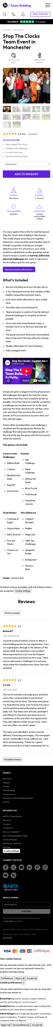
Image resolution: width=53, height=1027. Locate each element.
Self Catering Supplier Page (15, 835)
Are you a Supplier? (11, 832)
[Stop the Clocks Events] (16, 117)
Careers (6, 824)
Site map (6, 847)
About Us (7, 820)
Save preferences (21, 1024)
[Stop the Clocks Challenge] (36, 109)
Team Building (20, 6)
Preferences (7, 978)
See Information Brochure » (19, 269)
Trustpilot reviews (12, 759)
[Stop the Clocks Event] (7, 117)
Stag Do (6, 782)
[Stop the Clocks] (7, 109)
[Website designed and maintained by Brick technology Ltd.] (7, 938)
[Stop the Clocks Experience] (26, 117)
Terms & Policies (10, 839)
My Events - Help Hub (12, 843)
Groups (6, 786)
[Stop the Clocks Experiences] (36, 117)
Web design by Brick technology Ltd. (17, 934)
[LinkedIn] (29, 867)
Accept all (32, 978)
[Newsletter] (6, 875)
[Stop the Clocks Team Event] (16, 124)
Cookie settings (22, 590)
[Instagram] (45, 867)
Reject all (19, 978)
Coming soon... (9, 794)
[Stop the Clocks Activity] (26, 109)
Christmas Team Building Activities (18, 798)
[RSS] (14, 875)
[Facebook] (6, 867)
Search (6, 802)
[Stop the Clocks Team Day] (7, 124)
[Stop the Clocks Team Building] (46, 117)
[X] (14, 867)
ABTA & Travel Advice (12, 816)
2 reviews (32, 134)
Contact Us (8, 828)
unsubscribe (7, 921)
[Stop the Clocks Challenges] (46, 109)
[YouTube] (21, 867)
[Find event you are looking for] (4, 14)
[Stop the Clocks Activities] (16, 109)
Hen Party (7, 778)
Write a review (12, 613)
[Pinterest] (37, 867)
